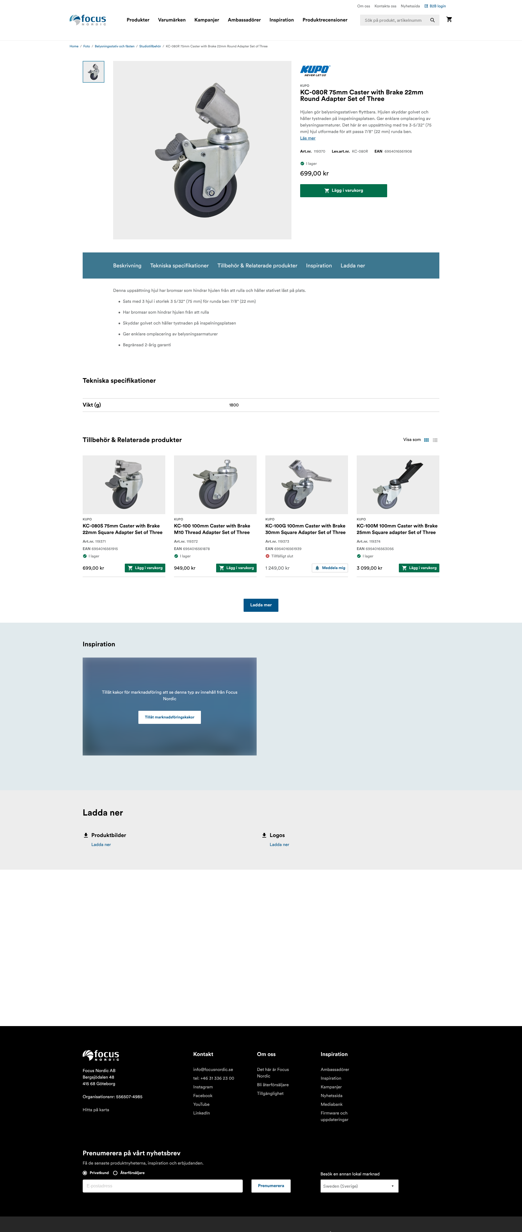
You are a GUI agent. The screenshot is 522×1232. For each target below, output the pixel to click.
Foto (86, 46)
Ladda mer (261, 605)
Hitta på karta (96, 1110)
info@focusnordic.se (213, 1069)
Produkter (138, 20)
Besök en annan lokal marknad (350, 1174)
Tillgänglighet (270, 1093)
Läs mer (308, 138)
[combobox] (400, 20)
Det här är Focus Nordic (273, 1073)
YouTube (201, 1104)
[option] (93, 72)
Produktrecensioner (325, 20)
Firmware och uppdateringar (334, 1116)
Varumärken (171, 20)
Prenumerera (271, 1186)
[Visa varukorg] (449, 20)
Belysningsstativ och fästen (115, 46)
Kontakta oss (386, 6)
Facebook (203, 1095)
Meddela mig (333, 568)
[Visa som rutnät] (426, 440)
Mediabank (332, 1104)
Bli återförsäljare (273, 1085)
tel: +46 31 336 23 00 (213, 1078)
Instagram (203, 1087)
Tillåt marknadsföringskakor (169, 717)
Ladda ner (101, 844)
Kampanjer (206, 20)
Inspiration (281, 20)
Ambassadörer (244, 20)
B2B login (438, 6)
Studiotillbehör (150, 46)
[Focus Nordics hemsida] (88, 20)
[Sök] (432, 20)
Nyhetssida (410, 6)
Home (74, 46)
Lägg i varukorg (347, 191)
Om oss (363, 6)
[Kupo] (315, 70)
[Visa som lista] (435, 440)
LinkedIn (201, 1113)
